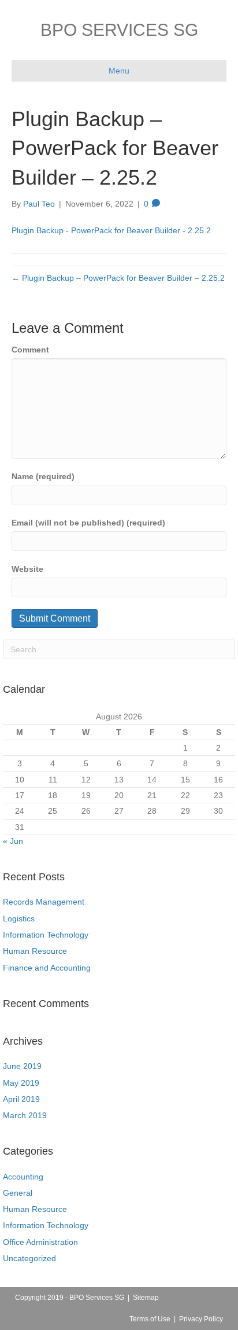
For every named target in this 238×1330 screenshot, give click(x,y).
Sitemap (146, 1298)
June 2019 (22, 1066)
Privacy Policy (201, 1319)
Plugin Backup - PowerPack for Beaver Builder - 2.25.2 (111, 230)
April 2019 (21, 1099)
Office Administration (40, 1242)
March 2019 (25, 1115)
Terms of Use (149, 1319)
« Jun (13, 841)
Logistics (19, 918)
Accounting (23, 1176)
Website (27, 569)
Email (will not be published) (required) (88, 522)
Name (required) (43, 476)
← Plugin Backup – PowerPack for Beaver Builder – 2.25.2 (118, 277)
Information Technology (45, 934)
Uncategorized (29, 1258)
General (17, 1192)
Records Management (43, 901)
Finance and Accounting (47, 967)
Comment (30, 349)
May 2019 (21, 1082)
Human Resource (35, 951)
